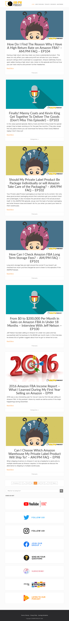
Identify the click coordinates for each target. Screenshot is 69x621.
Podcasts (34, 73)
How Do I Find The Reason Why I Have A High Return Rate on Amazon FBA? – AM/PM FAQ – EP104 (34, 48)
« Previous (15, 483)
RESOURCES (53, 4)
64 (31, 483)
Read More (10, 68)
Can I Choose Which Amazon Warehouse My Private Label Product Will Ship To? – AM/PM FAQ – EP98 (34, 454)
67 (43, 483)
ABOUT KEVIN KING (39, 4)
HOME (33, 4)
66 (39, 483)
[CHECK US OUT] (34, 504)
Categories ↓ (34, 139)
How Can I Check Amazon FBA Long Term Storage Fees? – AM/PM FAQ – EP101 (34, 258)
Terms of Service (25, 615)
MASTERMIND (60, 4)
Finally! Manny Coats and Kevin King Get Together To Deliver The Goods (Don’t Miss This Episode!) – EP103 (34, 117)
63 (28, 483)
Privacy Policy (33, 615)
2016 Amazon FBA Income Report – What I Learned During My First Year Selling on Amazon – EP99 (34, 390)
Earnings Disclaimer (43, 615)
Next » (55, 483)
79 (50, 483)
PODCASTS (47, 4)
